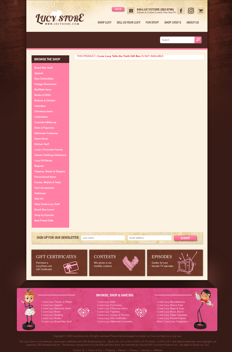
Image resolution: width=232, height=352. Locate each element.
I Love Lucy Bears (51, 311)
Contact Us (79, 350)
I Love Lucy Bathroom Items (56, 308)
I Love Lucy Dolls (106, 302)
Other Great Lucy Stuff (46, 204)
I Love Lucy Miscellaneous (171, 302)
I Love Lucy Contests (117, 263)
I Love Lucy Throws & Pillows (56, 302)
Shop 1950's (172, 22)
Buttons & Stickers (44, 100)
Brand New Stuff (43, 67)
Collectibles (41, 117)
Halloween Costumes (46, 133)
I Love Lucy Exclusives (109, 305)
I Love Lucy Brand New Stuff (56, 321)
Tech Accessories (44, 187)
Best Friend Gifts (43, 220)
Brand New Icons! (44, 209)
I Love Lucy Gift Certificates (112, 318)
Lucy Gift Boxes (43, 160)
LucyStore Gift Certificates (59, 263)
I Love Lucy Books (51, 318)
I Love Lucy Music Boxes (170, 311)
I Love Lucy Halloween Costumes (114, 321)
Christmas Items (43, 111)
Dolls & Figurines (44, 127)
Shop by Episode (44, 215)
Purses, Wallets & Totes (47, 182)
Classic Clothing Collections (50, 155)
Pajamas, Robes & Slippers (49, 171)
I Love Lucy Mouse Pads (170, 305)
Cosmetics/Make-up (45, 122)
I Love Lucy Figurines (108, 311)
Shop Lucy (104, 22)
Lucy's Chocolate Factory (48, 149)
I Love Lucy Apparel (51, 305)
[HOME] (62, 15)
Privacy (134, 350)
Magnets (39, 166)
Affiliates (158, 350)
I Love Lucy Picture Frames (171, 318)
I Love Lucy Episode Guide (175, 263)
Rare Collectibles (43, 78)
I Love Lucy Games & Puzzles (113, 315)
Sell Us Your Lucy (128, 22)
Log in (118, 9)
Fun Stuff (152, 22)
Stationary (40, 193)
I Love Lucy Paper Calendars (172, 315)
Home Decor (41, 138)
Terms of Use (95, 350)
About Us (193, 22)
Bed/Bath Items (42, 89)
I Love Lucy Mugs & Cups (170, 308)
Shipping (110, 350)
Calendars (40, 106)
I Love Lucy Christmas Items (112, 308)
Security (145, 350)
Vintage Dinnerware (45, 84)
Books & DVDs (42, 95)
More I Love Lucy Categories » (173, 321)
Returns (122, 350)
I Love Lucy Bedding (52, 315)
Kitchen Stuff (41, 144)
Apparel (38, 73)
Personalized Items (45, 177)
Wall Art (38, 198)
